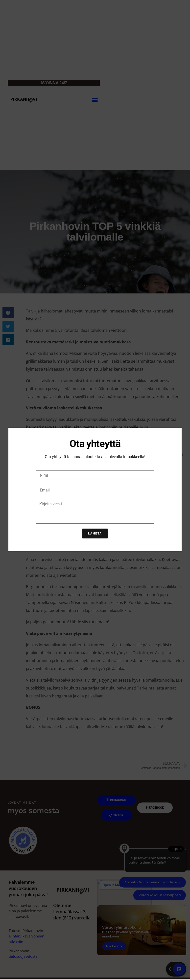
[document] (95, 489)
